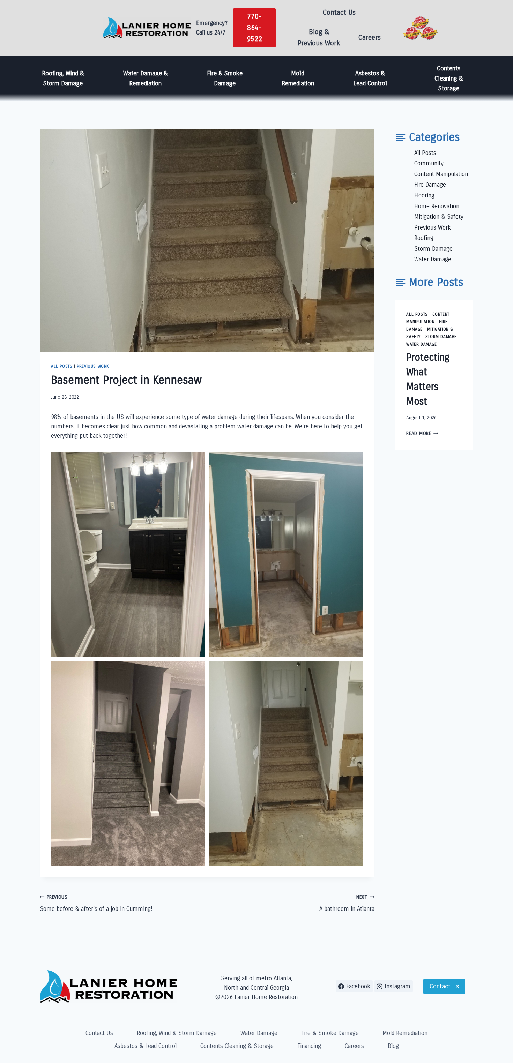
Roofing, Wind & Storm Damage (63, 78)
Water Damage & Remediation (145, 78)
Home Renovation (436, 206)
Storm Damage (433, 249)
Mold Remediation (298, 78)
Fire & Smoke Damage (225, 78)
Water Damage (432, 259)
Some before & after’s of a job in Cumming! (96, 903)
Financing (309, 1046)
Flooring (424, 195)
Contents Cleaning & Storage (448, 78)
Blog (393, 1046)
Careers (369, 37)
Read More (422, 433)
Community (429, 163)
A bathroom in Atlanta (346, 903)
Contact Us (339, 12)
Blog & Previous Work (319, 37)
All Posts (61, 366)
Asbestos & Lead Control (370, 78)
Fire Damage (430, 184)
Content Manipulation (441, 174)
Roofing (423, 238)
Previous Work (93, 366)
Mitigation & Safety (438, 216)
